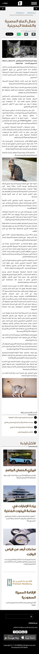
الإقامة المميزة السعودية (25, 595)
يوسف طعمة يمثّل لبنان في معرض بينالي (20, 422)
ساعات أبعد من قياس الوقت (20, 551)
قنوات (5, 3)
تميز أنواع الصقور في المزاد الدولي (23, 427)
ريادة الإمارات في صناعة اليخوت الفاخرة (20, 508)
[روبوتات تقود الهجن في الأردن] (36, 8)
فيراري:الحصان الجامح (21, 470)
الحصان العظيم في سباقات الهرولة (22, 417)
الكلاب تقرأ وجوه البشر (27, 432)
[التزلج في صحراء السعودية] (2, 8)
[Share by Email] (26, 34)
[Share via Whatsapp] (18, 34)
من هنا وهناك (31, 13)
